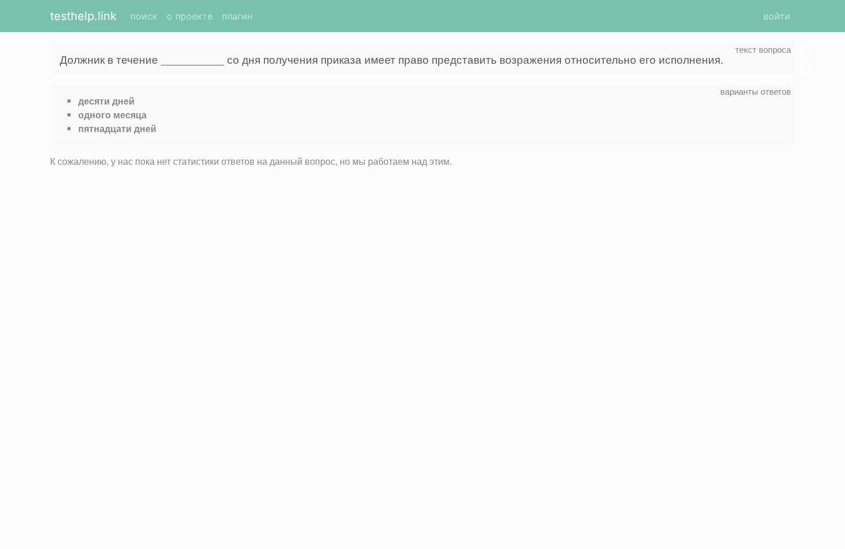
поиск (144, 16)
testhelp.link (83, 16)
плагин (237, 16)
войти (776, 16)
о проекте (190, 16)
